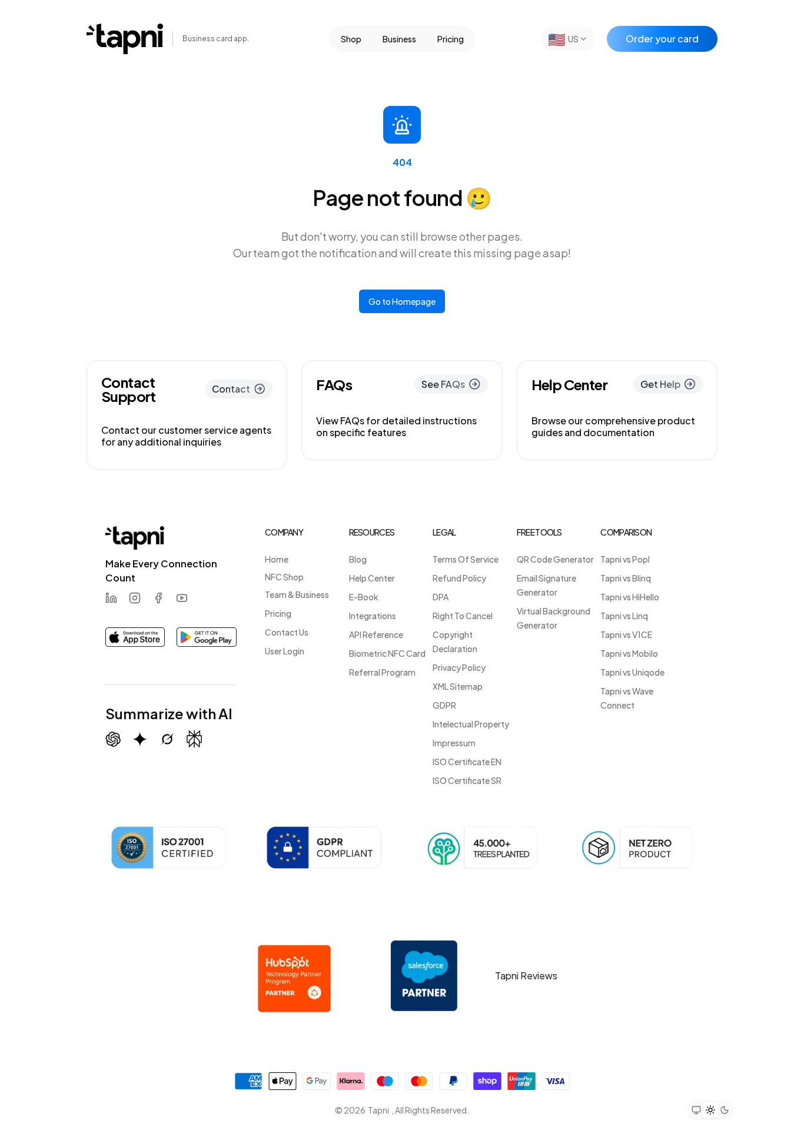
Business (399, 39)
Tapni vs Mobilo (629, 653)
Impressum (454, 742)
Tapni (378, 1110)
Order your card (662, 38)
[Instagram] (135, 598)
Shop (351, 39)
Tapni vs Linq (624, 615)
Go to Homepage (402, 301)
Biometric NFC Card (387, 653)
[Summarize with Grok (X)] (167, 739)
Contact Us (286, 632)
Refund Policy (459, 578)
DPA (440, 596)
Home (276, 559)
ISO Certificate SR (467, 780)
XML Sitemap (458, 686)
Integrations (372, 615)
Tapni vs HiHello (629, 596)
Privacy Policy (459, 667)
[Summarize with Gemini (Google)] (140, 739)
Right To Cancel (463, 615)
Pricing (450, 39)
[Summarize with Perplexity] (194, 739)
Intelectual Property (471, 724)
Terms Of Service (466, 559)
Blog (358, 559)
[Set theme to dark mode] (724, 1110)
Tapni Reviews (526, 975)
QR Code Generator (555, 559)
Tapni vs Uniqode (632, 672)
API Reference (376, 634)
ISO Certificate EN (467, 761)
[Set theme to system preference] (696, 1110)
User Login (284, 651)
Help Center (372, 578)
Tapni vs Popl (625, 559)
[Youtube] (182, 598)
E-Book (363, 596)
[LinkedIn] (111, 598)
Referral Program (382, 672)
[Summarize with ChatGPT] (113, 739)
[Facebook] (158, 598)
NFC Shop (284, 576)
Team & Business (297, 594)
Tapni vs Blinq (625, 578)
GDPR (444, 705)
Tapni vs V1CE (626, 634)
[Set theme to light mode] (710, 1109)
